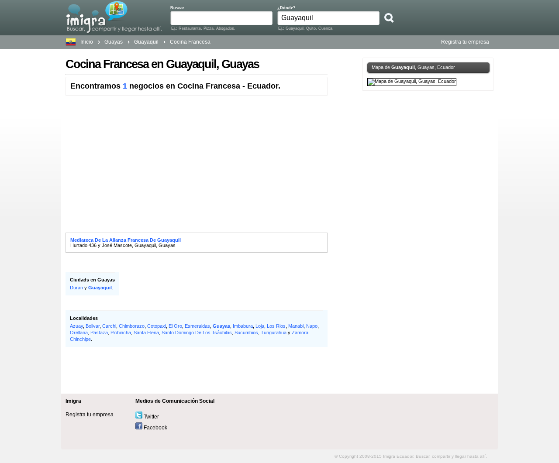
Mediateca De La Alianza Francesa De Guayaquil (125, 240)
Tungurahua (273, 332)
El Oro (175, 326)
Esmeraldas (197, 326)
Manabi (296, 326)
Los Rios (276, 326)
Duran (76, 287)
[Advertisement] (197, 161)
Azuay (76, 326)
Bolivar (93, 326)
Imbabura (243, 326)
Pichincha (120, 332)
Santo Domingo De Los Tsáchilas (197, 332)
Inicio (86, 42)
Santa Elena (146, 332)
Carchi (109, 326)
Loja (259, 326)
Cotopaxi (156, 326)
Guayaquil (100, 287)
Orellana (79, 332)
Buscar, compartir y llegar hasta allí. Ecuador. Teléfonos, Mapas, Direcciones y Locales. (114, 17)
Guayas (113, 42)
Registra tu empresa (465, 42)
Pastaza (99, 332)
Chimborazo (132, 326)
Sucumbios (246, 332)
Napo (311, 326)
